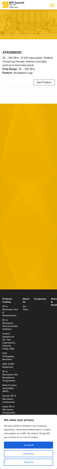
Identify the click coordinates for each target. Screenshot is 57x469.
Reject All (28, 462)
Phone (6, 186)
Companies (40, 299)
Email (6, 171)
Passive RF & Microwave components (9, 399)
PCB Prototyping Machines (8, 356)
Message (7, 201)
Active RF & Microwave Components (8, 409)
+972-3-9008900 (16, 284)
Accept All (28, 445)
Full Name (8, 157)
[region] (28, 442)
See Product (44, 82)
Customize (28, 453)
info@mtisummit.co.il (14, 292)
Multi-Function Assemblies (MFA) (9, 388)
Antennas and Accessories (18, 21)
